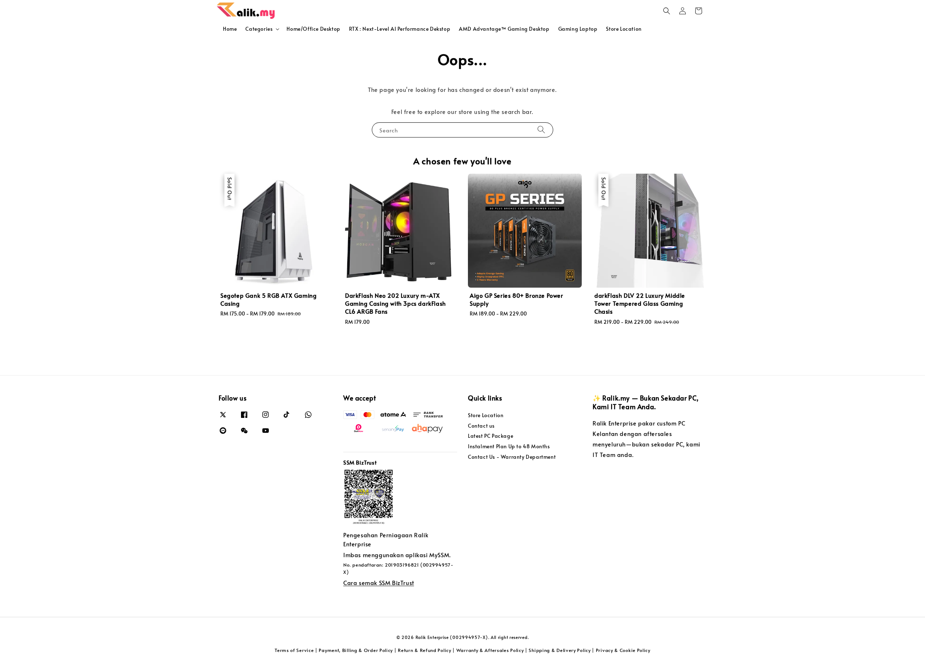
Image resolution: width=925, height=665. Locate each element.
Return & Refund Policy (424, 650)
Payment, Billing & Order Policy (356, 650)
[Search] (541, 130)
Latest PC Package (490, 435)
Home (230, 28)
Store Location (623, 28)
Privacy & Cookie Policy (623, 650)
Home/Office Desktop (313, 28)
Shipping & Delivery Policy (559, 650)
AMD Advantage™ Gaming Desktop (504, 28)
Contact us (481, 425)
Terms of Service (294, 650)
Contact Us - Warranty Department (512, 456)
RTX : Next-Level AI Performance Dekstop (399, 28)
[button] (667, 11)
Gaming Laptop (578, 28)
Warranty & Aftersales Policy (490, 650)
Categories (258, 29)
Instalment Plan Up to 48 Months (509, 446)
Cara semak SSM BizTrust (378, 582)
